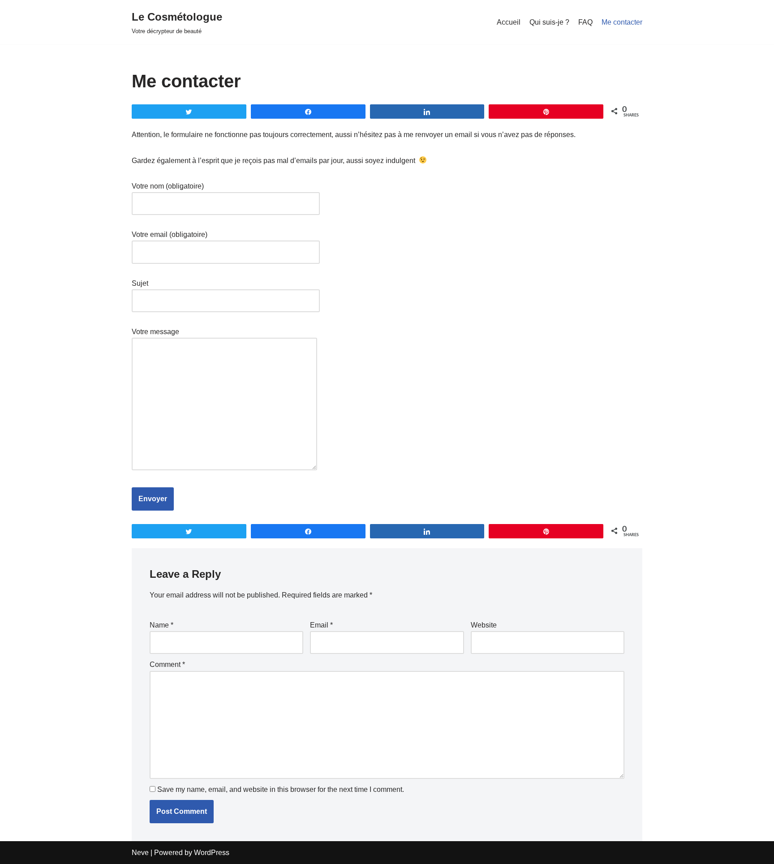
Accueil (508, 22)
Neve (140, 852)
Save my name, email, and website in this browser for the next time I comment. (280, 789)
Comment (167, 664)
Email (321, 625)
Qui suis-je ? (549, 22)
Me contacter (622, 22)
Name (161, 625)
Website (484, 625)
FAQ (585, 22)
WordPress (211, 852)
